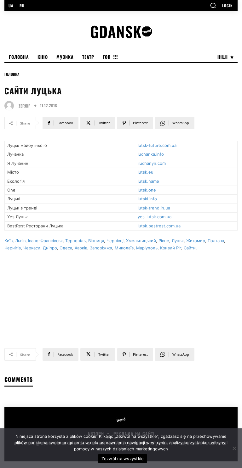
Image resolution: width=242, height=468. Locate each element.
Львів (20, 240)
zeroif (24, 106)
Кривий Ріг (170, 247)
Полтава (216, 240)
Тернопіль (75, 240)
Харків (81, 247)
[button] (213, 5)
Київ (8, 240)
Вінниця (96, 240)
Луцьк (178, 240)
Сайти (190, 247)
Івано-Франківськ (45, 240)
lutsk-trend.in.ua (154, 207)
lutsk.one (147, 189)
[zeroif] (10, 105)
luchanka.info (151, 154)
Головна (11, 74)
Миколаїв (124, 247)
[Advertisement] (121, 296)
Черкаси (31, 247)
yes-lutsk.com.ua (154, 216)
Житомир (195, 240)
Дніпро (50, 247)
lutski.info (147, 198)
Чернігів (12, 247)
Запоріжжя (101, 247)
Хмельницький (141, 240)
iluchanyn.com (152, 163)
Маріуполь (147, 247)
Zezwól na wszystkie (122, 458)
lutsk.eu (145, 172)
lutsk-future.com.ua (157, 145)
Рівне (163, 240)
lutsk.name (148, 181)
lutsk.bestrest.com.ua (159, 225)
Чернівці (115, 240)
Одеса (66, 247)
